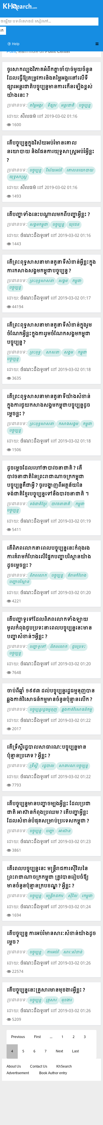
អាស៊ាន (64, 831)
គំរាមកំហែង (77, 576)
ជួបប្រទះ (78, 647)
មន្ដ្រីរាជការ (54, 896)
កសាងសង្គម (68, 424)
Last (75, 1051)
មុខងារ (66, 1000)
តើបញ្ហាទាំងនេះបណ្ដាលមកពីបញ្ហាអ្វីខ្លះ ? (48, 215)
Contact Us (38, 1067)
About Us (14, 1067)
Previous (18, 1037)
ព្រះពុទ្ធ (34, 352)
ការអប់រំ (53, 952)
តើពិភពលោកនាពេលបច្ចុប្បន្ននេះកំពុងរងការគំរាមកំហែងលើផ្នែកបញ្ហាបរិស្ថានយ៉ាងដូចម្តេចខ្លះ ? (49, 556)
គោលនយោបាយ (79, 170)
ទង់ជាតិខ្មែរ (38, 504)
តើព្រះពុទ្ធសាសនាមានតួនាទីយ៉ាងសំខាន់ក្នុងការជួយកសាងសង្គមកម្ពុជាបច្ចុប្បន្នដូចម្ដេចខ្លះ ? (48, 405)
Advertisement (18, 1073)
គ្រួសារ (51, 1000)
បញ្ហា (50, 831)
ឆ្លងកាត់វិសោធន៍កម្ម (77, 710)
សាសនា (52, 352)
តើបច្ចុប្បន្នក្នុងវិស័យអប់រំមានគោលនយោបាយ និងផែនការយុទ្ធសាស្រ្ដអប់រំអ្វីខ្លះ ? (50, 151)
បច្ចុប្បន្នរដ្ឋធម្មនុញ (43, 710)
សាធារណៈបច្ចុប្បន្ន (73, 766)
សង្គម (63, 281)
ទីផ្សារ (51, 106)
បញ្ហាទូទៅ (37, 647)
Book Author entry (53, 1073)
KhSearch (64, 1067)
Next (59, 1051)
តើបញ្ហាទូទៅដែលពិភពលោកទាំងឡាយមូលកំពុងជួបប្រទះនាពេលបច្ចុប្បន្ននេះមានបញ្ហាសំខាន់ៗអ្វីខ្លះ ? (49, 628)
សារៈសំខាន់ (72, 952)
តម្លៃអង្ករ (36, 106)
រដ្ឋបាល (48, 766)
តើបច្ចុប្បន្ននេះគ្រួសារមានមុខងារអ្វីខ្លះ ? (46, 990)
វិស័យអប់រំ (54, 170)
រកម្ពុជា (87, 896)
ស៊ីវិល (72, 896)
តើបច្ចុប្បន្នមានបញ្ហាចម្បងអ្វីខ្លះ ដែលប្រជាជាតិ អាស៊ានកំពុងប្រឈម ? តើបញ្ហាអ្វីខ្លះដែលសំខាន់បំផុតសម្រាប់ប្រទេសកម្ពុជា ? (49, 812)
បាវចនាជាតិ (61, 504)
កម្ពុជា (76, 281)
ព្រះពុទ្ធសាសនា (41, 281)
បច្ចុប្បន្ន (84, 106)
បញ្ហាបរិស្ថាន (19, 582)
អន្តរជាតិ (67, 106)
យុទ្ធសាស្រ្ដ (18, 177)
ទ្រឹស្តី (33, 766)
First (37, 1037)
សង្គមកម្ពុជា (38, 225)
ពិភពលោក (38, 576)
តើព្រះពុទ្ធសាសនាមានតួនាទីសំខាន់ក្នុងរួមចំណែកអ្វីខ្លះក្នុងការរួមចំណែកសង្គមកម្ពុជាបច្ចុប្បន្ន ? (49, 333)
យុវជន (74, 225)
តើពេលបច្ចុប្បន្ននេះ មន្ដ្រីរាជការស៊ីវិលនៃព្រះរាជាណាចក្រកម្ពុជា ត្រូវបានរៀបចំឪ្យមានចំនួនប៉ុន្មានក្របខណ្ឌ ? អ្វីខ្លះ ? (47, 877)
